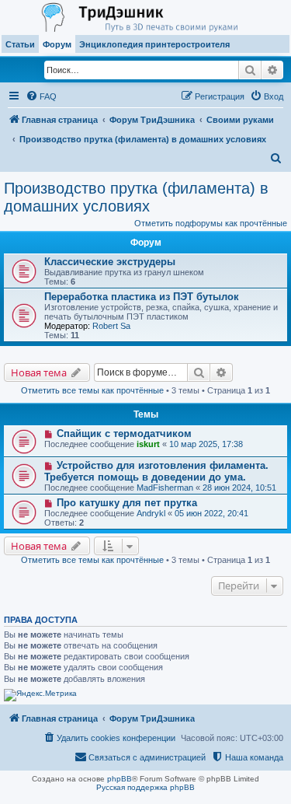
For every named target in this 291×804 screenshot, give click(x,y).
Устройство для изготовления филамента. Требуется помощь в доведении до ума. (156, 471)
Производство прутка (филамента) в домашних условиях (136, 197)
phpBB (119, 778)
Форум (57, 44)
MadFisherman (165, 487)
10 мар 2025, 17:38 (206, 444)
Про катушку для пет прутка (127, 503)
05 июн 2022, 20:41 (211, 513)
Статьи (20, 44)
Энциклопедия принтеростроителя (154, 44)
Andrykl (151, 513)
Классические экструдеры (109, 261)
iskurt (148, 444)
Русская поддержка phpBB (145, 787)
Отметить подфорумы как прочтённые (210, 223)
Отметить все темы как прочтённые (92, 390)
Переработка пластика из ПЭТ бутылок (141, 296)
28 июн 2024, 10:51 (239, 487)
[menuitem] (41, 96)
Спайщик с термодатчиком (124, 433)
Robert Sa (111, 325)
